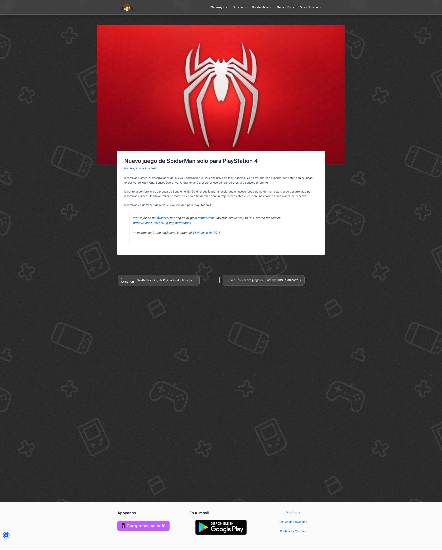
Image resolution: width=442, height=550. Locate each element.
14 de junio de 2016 (206, 232)
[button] (225, 7)
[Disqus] (221, 329)
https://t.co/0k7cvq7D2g (150, 223)
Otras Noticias (309, 7)
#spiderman (206, 218)
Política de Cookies (293, 531)
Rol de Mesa (260, 7)
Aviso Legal (292, 512)
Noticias (238, 7)
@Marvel (162, 218)
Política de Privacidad (293, 522)
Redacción (284, 7)
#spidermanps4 (180, 223)
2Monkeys (217, 7)
